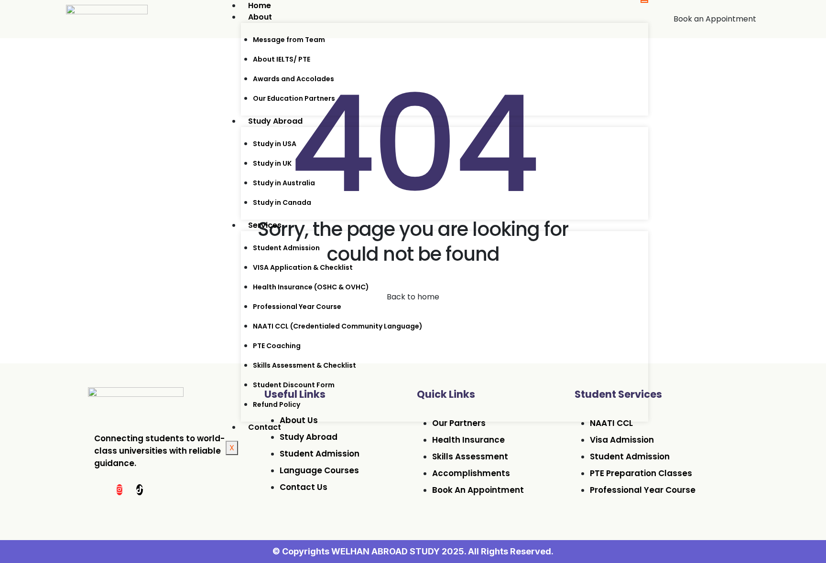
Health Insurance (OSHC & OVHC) (311, 287)
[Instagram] (119, 489)
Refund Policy (276, 404)
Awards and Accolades (293, 79)
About (260, 16)
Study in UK (272, 163)
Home (259, 5)
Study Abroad (275, 121)
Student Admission (286, 248)
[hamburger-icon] (644, 1)
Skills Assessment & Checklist (304, 365)
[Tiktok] (139, 489)
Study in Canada (282, 202)
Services (265, 225)
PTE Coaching (277, 346)
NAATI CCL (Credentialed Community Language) (338, 326)
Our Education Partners (294, 98)
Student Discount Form (294, 385)
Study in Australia (284, 183)
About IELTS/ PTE (281, 59)
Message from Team (289, 39)
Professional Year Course (297, 306)
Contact (264, 427)
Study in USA (274, 144)
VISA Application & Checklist (303, 267)
